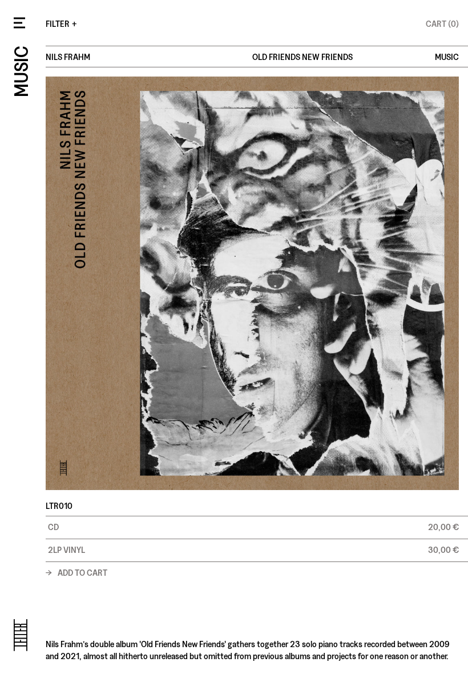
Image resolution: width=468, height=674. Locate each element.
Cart (442, 23)
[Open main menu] (19, 23)
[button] (257, 527)
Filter (61, 23)
